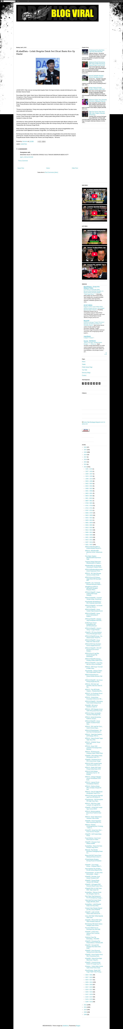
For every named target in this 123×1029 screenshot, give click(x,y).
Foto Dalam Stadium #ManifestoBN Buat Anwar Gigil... (93, 557)
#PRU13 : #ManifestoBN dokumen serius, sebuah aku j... (93, 552)
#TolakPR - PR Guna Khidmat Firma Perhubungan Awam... (93, 632)
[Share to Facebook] (43, 141)
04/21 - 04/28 (89, 537)
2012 (85, 1004)
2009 (85, 1012)
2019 (85, 454)
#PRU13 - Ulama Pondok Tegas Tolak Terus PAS (94, 739)
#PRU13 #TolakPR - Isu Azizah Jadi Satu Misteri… (93, 606)
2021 (85, 449)
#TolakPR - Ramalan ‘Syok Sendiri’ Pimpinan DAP (92, 877)
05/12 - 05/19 (89, 530)
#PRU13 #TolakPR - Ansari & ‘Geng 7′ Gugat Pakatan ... (93, 628)
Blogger (78, 1025)
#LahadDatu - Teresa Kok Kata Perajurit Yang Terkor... (93, 846)
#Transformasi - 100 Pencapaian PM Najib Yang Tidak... (94, 800)
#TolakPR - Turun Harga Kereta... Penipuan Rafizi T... (93, 865)
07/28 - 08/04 (89, 503)
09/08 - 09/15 (89, 488)
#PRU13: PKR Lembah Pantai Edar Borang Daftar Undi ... (93, 764)
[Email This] (38, 141)
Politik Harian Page (87, 367)
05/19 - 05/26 (89, 527)
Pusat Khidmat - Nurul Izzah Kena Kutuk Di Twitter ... (93, 838)
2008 (85, 1014)
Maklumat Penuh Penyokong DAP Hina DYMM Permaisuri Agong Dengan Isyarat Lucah (97, 63)
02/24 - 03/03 (89, 984)
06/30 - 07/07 (89, 513)
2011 (85, 1007)
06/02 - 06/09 (89, 522)
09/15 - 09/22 (89, 486)
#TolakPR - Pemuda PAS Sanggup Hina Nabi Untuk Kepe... (93, 946)
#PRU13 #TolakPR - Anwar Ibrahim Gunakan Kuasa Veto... (92, 722)
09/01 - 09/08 (89, 491)
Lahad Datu (24, 144)
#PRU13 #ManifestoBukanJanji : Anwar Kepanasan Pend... (94, 570)
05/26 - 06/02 (89, 525)
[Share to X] (41, 141)
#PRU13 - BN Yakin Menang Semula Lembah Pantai (93, 574)
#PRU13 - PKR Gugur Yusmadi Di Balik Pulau (93, 667)
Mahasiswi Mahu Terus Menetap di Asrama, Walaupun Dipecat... (98, 100)
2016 (85, 459)
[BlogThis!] (40, 141)
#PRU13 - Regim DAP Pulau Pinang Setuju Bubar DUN (93, 768)
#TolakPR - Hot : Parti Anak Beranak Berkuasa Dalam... (93, 583)
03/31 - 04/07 (89, 544)
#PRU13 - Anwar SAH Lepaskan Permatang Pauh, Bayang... (93, 747)
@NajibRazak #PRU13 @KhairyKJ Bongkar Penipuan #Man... (91, 588)
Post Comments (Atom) (51, 172)
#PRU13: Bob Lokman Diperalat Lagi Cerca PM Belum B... (94, 796)
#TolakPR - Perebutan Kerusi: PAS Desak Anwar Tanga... (93, 760)
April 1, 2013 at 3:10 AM (26, 157)
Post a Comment (23, 160)
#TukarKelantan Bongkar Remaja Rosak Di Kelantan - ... (93, 861)
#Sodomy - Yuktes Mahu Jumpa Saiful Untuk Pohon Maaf (94, 967)
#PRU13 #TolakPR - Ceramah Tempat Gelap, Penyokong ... (93, 598)
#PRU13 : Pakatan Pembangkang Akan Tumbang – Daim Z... (94, 826)
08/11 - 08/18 (89, 498)
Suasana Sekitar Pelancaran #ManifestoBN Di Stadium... (93, 562)
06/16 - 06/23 (89, 517)
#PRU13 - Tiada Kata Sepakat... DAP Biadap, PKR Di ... (94, 735)
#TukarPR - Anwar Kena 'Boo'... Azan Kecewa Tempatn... (93, 830)
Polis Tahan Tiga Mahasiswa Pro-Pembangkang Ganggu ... (94, 897)
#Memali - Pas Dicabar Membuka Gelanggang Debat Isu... (93, 851)
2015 (85, 462)
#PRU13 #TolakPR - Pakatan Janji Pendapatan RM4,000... (93, 619)
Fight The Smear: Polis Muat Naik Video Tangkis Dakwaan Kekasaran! (97, 113)
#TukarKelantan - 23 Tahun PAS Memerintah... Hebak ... (93, 873)
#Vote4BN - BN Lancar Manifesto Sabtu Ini (91, 706)
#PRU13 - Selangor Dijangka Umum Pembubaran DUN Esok (93, 778)
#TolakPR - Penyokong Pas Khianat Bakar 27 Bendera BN (94, 941)
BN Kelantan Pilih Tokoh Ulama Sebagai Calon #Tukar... (93, 924)
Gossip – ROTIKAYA (90, 341)
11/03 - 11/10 (89, 469)
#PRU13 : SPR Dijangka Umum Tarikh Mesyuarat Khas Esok (94, 709)
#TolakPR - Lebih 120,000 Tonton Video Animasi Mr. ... (93, 912)
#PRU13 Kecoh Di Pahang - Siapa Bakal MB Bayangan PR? (93, 579)
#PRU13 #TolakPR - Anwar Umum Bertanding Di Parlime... (92, 615)
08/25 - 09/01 (89, 493)
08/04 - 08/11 (89, 500)
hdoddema (65, 1025)
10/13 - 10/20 (89, 476)
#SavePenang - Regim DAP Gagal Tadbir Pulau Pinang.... (93, 971)
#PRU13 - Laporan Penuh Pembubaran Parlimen (92, 782)
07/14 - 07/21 (89, 508)
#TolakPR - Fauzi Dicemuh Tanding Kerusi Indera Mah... (93, 951)
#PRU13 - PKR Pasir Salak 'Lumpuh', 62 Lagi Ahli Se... (93, 804)
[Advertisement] (61, 33)
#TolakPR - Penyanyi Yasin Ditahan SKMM (92, 842)
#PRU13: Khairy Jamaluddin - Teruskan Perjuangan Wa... (93, 713)
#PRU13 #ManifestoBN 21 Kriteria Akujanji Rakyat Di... (93, 547)
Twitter (84, 364)
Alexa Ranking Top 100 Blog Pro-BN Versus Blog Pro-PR (93, 869)
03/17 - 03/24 (89, 977)
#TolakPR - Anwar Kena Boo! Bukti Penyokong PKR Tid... (93, 821)
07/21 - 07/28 (89, 505)
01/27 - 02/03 (89, 994)
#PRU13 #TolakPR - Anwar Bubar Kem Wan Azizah (92, 640)
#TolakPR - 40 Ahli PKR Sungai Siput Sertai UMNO (93, 808)
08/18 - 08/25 (89, 495)
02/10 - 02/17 (89, 989)
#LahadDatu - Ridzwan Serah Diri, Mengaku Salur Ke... (93, 893)
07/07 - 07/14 (89, 510)
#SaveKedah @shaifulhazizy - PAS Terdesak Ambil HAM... (93, 602)
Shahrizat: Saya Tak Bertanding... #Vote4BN (92, 938)
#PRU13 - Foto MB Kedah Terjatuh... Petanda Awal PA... (93, 690)
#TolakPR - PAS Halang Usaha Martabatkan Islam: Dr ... (93, 756)
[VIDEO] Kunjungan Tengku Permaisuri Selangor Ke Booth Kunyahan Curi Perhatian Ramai (94, 323)
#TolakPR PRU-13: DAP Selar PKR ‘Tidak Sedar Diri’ (93, 889)
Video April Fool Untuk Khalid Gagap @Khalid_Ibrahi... (93, 900)
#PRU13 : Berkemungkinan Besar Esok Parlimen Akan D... (93, 813)
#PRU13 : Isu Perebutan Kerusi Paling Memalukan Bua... (93, 694)
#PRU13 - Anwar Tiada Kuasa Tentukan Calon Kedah (93, 817)
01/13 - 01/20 (89, 999)
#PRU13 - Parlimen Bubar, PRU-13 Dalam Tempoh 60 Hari (93, 788)
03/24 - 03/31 (89, 974)
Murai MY (86, 320)
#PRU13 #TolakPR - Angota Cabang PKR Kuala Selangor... (92, 593)
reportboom (87, 336)
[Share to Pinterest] (45, 141)
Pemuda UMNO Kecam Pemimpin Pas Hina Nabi (92, 928)
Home (48, 168)
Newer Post (21, 168)
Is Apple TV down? (89, 337)
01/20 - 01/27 (89, 997)
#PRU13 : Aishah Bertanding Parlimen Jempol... (93, 717)
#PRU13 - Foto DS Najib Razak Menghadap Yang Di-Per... (93, 792)
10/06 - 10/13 (89, 478)
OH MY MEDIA (88, 305)
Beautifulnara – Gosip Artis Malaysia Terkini (92, 287)
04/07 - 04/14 (89, 542)
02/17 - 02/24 (89, 987)
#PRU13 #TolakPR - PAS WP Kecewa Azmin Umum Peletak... (93, 649)
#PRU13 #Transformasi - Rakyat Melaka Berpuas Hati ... (93, 676)
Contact (84, 375)
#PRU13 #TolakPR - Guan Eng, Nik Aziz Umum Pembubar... (93, 663)
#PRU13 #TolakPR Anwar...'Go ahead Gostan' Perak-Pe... (93, 636)
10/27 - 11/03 (89, 471)
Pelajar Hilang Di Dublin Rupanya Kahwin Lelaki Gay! (97, 88)
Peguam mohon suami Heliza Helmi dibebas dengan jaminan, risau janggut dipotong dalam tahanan (94, 308)
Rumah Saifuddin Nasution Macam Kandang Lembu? (96, 76)
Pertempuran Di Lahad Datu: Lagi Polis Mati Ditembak (97, 50)
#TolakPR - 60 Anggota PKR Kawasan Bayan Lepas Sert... (94, 885)
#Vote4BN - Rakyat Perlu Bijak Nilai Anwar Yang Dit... (93, 959)
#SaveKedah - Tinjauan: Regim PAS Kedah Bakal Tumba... (93, 671)
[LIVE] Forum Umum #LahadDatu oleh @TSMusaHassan (91, 624)
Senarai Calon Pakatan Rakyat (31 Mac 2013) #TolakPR (93, 908)
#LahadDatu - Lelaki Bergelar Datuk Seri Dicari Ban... (93, 904)
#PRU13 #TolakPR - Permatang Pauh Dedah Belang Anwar (94, 702)
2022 (85, 447)
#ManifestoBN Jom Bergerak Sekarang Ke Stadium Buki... (93, 566)
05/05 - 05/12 (89, 532)
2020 (85, 452)
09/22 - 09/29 (89, 483)
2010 (85, 1009)
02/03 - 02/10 (89, 992)
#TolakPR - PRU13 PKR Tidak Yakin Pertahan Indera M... (93, 920)
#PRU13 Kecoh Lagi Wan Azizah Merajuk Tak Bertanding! (92, 655)
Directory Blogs (86, 372)
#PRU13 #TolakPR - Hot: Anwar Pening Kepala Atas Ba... (94, 680)
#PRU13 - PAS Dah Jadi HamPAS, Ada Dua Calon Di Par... (93, 685)
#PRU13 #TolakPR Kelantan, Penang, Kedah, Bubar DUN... (94, 659)
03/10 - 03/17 (89, 979)
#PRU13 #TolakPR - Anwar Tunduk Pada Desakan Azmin (94, 610)
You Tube (84, 370)
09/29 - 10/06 (89, 481)
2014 (85, 464)
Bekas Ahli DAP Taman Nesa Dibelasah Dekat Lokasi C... (93, 856)
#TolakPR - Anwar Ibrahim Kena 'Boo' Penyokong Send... (94, 955)
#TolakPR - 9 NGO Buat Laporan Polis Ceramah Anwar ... (92, 933)
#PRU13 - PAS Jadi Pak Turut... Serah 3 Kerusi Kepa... (94, 727)
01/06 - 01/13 (89, 1001)
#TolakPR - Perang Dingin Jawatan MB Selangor (92, 881)
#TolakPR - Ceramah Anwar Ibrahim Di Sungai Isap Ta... (93, 963)
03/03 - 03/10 (89, 982)
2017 (85, 457)
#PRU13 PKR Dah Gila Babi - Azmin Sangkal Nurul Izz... (93, 644)
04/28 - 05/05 (89, 534)
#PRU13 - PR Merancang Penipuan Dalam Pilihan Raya (94, 752)
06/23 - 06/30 (89, 515)
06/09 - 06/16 (89, 520)
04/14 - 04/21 (89, 539)
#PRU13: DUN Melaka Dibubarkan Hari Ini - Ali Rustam (92, 773)
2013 (85, 466)
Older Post (75, 168)
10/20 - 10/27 (89, 473)
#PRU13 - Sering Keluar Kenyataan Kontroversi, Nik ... (94, 698)
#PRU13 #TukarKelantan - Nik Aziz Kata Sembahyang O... (93, 731)
